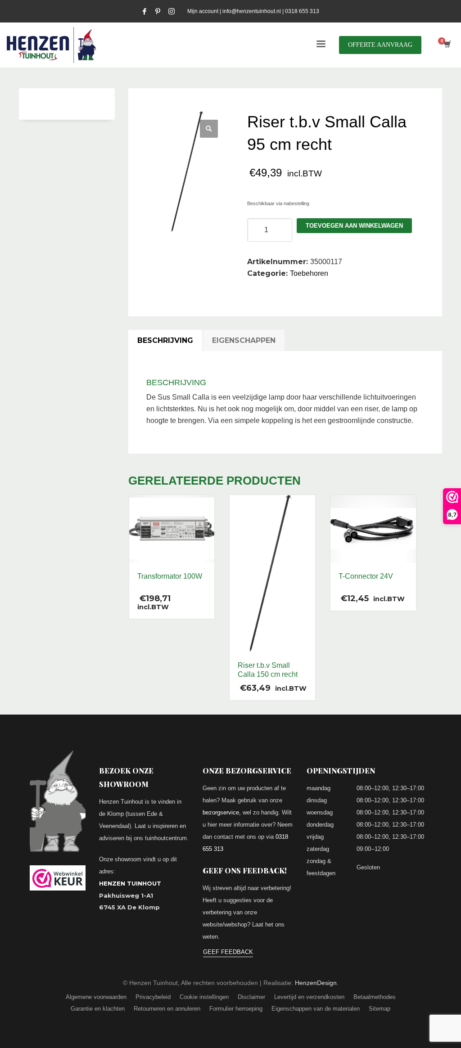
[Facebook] (144, 11)
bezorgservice (221, 812)
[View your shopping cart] (446, 45)
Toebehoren (309, 273)
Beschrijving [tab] (165, 340)
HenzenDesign (316, 982)
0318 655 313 (302, 11)
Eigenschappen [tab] (244, 340)
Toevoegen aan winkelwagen (354, 225)
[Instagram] (171, 11)
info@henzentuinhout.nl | (253, 11)
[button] (209, 129)
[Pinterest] (158, 11)
